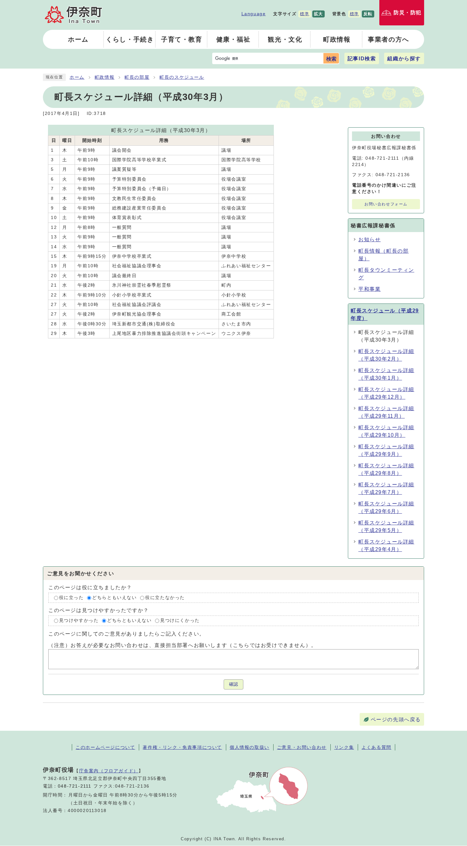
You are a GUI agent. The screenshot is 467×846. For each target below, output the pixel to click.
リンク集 (344, 747)
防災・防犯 (408, 12)
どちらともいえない (114, 597)
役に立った (71, 597)
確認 (233, 684)
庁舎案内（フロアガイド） (109, 770)
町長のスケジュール (181, 77)
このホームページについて (105, 747)
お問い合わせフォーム (386, 204)
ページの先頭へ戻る (396, 719)
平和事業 (369, 289)
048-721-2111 (74, 786)
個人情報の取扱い (249, 747)
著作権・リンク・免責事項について (182, 747)
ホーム (77, 77)
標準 (304, 13)
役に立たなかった (165, 597)
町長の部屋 (137, 77)
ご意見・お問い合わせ (302, 747)
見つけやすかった (79, 620)
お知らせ (369, 239)
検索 (331, 59)
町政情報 (104, 77)
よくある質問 (376, 747)
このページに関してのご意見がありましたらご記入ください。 (126, 633)
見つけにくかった (180, 620)
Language (253, 13)
